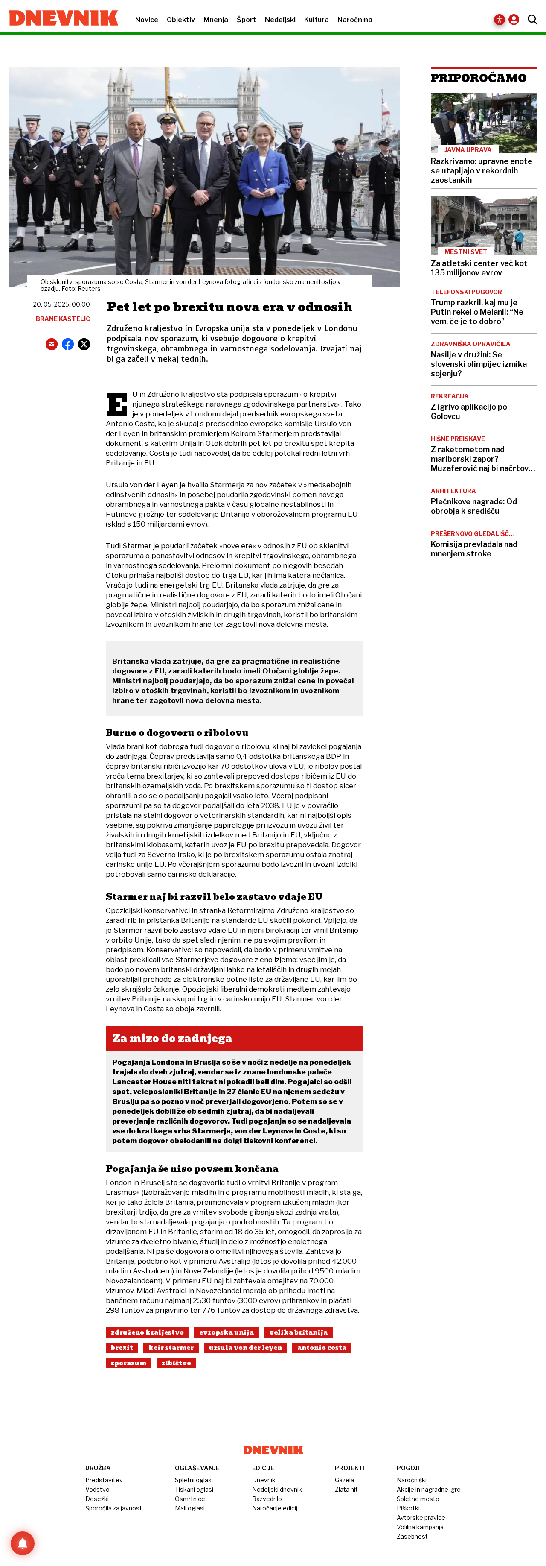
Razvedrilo (267, 1498)
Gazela (344, 1480)
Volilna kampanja (420, 1527)
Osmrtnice (190, 1498)
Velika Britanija (298, 1332)
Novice (146, 20)
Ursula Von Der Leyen (245, 1347)
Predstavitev (104, 1480)
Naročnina (354, 20)
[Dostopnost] (499, 19)
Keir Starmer (171, 1347)
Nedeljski (280, 20)
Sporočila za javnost (113, 1508)
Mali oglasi (190, 1508)
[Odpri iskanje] (530, 20)
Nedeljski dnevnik (277, 1489)
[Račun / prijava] (515, 19)
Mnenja (215, 20)
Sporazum (128, 1363)
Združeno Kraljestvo (147, 1332)
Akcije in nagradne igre (429, 1489)
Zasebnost (412, 1536)
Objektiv (181, 20)
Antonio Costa (321, 1347)
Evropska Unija (226, 1332)
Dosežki (97, 1498)
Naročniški (412, 1480)
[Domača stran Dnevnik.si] (59, 18)
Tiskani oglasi (194, 1489)
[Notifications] (23, 1543)
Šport (246, 20)
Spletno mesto (418, 1498)
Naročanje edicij (274, 1508)
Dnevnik (264, 1480)
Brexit (122, 1347)
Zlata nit (346, 1489)
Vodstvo (97, 1489)
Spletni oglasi (194, 1480)
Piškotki (408, 1508)
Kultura (316, 20)
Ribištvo (176, 1363)
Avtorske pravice (421, 1517)
